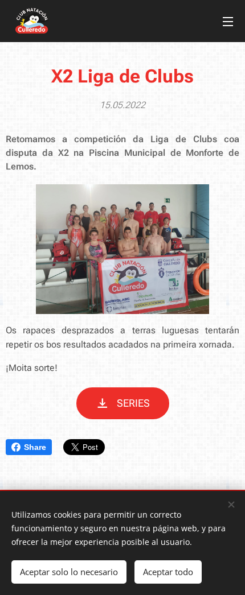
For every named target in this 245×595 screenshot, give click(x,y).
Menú (228, 21)
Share (35, 447)
